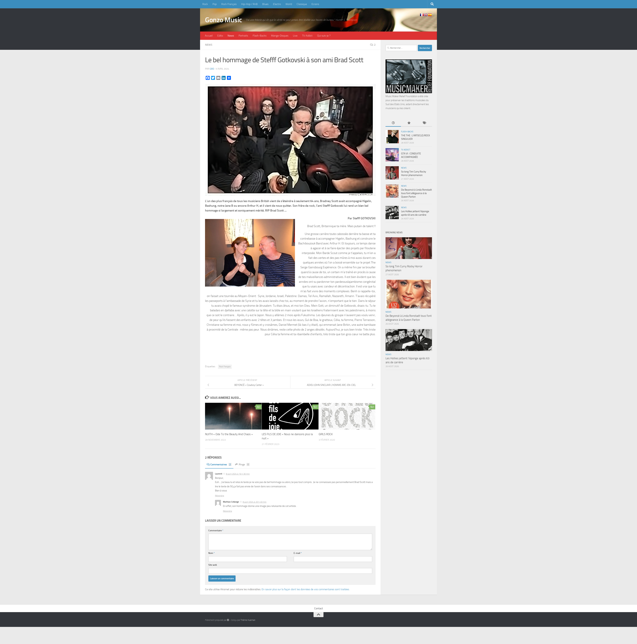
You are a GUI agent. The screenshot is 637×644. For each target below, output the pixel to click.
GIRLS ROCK (326, 434)
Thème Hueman (248, 620)
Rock (205, 4)
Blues (265, 4)
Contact (318, 608)
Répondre (219, 495)
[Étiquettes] (424, 123)
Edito (220, 35)
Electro (277, 4)
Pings (244, 464)
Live (295, 35)
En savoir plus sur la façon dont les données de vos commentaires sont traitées (305, 589)
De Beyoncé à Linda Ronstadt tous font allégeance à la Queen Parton (416, 193)
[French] (422, 14)
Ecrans (315, 4)
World (288, 4)
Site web (212, 564)
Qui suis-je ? (323, 35)
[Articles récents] (393, 123)
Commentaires (220, 464)
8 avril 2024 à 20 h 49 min (254, 502)
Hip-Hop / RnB (249, 4)
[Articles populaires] (408, 123)
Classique (302, 4)
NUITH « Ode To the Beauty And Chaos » (229, 434)
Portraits (243, 35)
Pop (214, 4)
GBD (212, 68)
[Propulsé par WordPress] (228, 620)
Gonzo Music (223, 20)
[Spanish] (430, 14)
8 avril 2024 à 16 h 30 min (238, 474)
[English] (426, 14)
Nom (211, 553)
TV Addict (307, 35)
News (231, 35)
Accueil (209, 35)
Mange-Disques (279, 35)
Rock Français (229, 4)
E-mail (298, 553)
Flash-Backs (259, 35)
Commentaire (215, 530)
